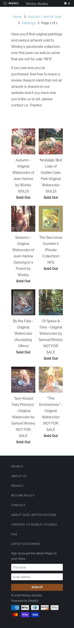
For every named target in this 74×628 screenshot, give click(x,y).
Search (17, 466)
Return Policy (23, 495)
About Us (19, 476)
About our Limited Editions (33, 515)
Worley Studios (31, 595)
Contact (18, 505)
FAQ (14, 534)
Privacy (17, 485)
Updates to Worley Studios (34, 524)
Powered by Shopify (24, 600)
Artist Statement (25, 544)
